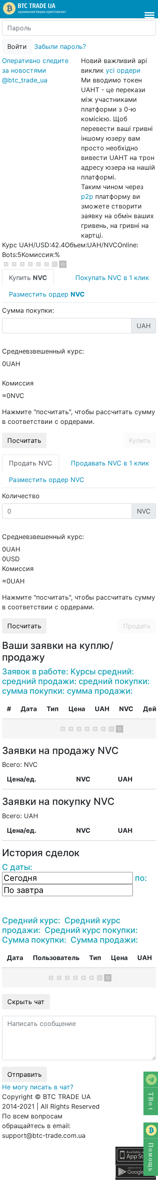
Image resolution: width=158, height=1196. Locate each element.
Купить (140, 440)
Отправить (24, 1074)
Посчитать (24, 440)
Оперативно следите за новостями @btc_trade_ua (35, 70)
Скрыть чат (26, 1002)
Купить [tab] (28, 278)
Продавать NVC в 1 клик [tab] (110, 463)
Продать (137, 626)
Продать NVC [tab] (30, 463)
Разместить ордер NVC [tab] (46, 480)
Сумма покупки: (28, 310)
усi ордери (123, 70)
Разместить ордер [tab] (47, 294)
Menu (149, 11)
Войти (17, 46)
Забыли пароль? (60, 46)
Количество (21, 496)
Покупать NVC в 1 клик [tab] (112, 278)
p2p (87, 196)
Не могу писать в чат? (37, 1087)
